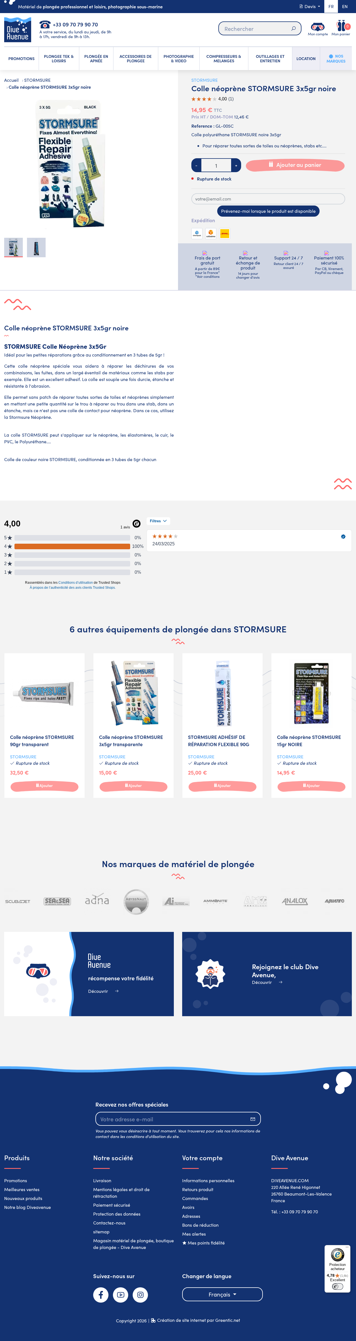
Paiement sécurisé (111, 1205)
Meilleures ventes (21, 1189)
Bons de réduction (200, 1225)
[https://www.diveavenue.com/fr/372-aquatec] (334, 901)
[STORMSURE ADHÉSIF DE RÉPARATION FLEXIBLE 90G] (222, 725)
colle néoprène (34, 366)
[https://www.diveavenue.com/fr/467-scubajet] (17, 901)
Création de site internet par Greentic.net (198, 1320)
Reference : (202, 126)
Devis (310, 6)
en (345, 6)
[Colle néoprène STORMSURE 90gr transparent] (44, 725)
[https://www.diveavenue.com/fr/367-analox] (294, 901)
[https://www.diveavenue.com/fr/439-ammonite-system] (215, 901)
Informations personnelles (208, 1180)
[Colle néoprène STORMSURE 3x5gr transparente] (133, 725)
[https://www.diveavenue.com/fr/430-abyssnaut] (136, 901)
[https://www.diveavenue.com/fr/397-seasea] (57, 901)
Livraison (102, 1180)
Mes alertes (194, 1234)
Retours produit (197, 1189)
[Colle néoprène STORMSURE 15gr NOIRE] (311, 725)
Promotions (15, 1180)
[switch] (337, 1286)
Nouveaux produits (23, 1198)
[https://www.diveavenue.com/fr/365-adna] (97, 901)
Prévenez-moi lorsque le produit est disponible (268, 211)
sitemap (101, 1231)
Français (220, 1294)
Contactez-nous (109, 1223)
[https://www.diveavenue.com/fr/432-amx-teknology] (255, 901)
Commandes (195, 1198)
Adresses (191, 1216)
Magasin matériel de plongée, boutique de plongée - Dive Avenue (133, 1244)
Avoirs (188, 1207)
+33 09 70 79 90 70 (75, 24)
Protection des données (116, 1214)
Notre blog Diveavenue (27, 1207)
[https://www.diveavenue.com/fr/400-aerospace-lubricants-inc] (176, 901)
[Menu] (347, 1248)
